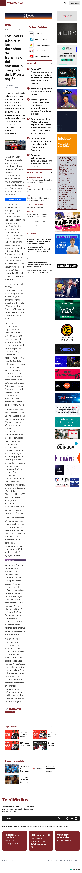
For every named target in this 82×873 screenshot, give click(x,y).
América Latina (10, 712)
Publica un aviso (39, 221)
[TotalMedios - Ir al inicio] (15, 3)
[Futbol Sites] (67, 310)
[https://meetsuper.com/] (67, 374)
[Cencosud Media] (67, 55)
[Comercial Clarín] (67, 434)
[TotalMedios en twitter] (63, 818)
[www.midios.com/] (67, 33)
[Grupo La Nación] (67, 121)
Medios (8, 25)
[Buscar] (65, 3)
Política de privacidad (9, 860)
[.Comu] (67, 244)
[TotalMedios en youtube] (72, 818)
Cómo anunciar (47, 826)
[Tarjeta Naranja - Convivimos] (67, 458)
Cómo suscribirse (35, 826)
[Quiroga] (67, 446)
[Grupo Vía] (67, 386)
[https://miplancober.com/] (15, 560)
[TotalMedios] (18, 800)
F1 (19, 709)
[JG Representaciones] (67, 332)
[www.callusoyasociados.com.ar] (67, 482)
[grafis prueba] (67, 16)
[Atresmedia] (67, 288)
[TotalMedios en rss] (76, 818)
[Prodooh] (67, 410)
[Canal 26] (67, 266)
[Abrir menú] (3, 3)
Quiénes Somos (23, 826)
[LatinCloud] (67, 470)
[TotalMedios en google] (67, 818)
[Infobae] (67, 144)
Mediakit (65, 826)
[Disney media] (67, 77)
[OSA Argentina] (28, 16)
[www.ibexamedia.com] (67, 361)
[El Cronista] (67, 422)
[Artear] (67, 398)
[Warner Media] (67, 222)
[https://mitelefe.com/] (67, 99)
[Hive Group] (67, 349)
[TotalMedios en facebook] (59, 818)
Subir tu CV (40, 226)
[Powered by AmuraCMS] (75, 869)
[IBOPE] (15, 199)
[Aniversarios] (67, 183)
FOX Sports (13, 709)
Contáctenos (57, 826)
